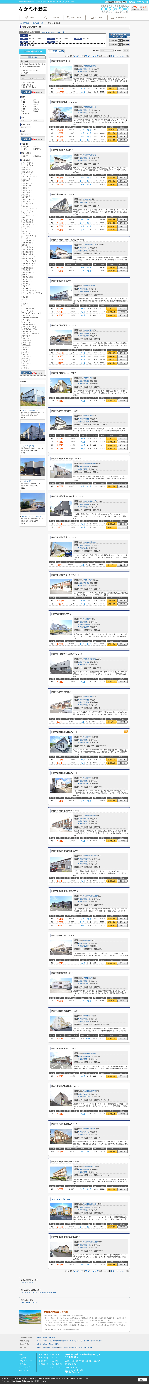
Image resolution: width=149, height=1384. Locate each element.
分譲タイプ (27, 190)
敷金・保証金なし (28, 82)
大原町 (58, 1341)
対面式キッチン (28, 263)
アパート (25, 71)
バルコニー (27, 233)
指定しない (26, 147)
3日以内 (25, 149)
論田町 (93, 1341)
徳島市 (24, 1282)
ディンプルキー (28, 320)
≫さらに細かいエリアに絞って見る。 (55, 32)
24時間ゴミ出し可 (29, 329)
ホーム (22, 1355)
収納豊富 (26, 297)
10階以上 (26, 343)
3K (36, 107)
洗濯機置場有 (28, 252)
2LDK (24, 107)
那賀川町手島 (91, 1091)
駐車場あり (27, 336)
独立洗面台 (27, 281)
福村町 (89, 619)
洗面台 (25, 275)
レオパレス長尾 (26, 481)
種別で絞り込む (33, 57)
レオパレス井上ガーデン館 (30, 410)
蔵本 (60, 1347)
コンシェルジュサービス (31, 334)
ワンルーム (26, 100)
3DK (23, 109)
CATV (25, 304)
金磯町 (45, 1341)
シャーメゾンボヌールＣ (61, 1199)
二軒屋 (43, 1347)
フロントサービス (29, 327)
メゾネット (27, 229)
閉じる (142, 1380)
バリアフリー (28, 185)
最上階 (25, 347)
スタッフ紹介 (43, 1358)
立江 (85, 664)
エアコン (26, 284)
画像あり (25, 156)
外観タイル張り (28, 254)
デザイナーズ (28, 174)
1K (36, 100)
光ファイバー (28, 306)
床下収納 (26, 288)
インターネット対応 (30, 308)
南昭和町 (65, 1341)
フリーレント (28, 199)
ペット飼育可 (28, 163)
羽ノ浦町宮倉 (91, 244)
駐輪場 (25, 245)
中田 (48, 1347)
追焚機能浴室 (28, 268)
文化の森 (67, 1347)
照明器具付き (28, 243)
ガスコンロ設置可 (29, 208)
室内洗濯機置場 (28, 222)
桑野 (54, 1292)
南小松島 (55, 1347)
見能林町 (52, 1341)
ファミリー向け (28, 220)
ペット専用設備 (28, 165)
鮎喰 (85, 1347)
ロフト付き (27, 227)
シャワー (26, 279)
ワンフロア (27, 354)
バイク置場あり (28, 247)
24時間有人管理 (28, 324)
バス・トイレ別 (28, 265)
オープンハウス (28, 204)
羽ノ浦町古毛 (91, 659)
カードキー (27, 202)
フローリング (28, 224)
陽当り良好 (27, 170)
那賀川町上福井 (92, 856)
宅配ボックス (28, 315)
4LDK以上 (25, 113)
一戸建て (25, 73)
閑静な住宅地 (28, 172)
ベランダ (26, 231)
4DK (36, 111)
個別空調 (26, 363)
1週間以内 (38, 149)
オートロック (28, 311)
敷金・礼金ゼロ (57, 1364)
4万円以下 (55, 1361)
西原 (85, 71)
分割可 (25, 188)
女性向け (26, 218)
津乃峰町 (90, 330)
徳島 (38, 1347)
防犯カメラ (27, 322)
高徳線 (51, 1344)
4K (23, 111)
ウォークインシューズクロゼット (33, 294)
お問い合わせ (43, 1355)
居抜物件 (26, 361)
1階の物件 (26, 340)
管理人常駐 (27, 192)
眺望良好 (26, 195)
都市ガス (26, 365)
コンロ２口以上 (28, 256)
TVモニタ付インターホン (32, 313)
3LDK (37, 109)
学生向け (26, 213)
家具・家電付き (28, 249)
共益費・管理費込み (29, 87)
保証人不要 (27, 179)
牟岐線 (80, 69)
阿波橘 (86, 333)
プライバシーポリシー (28, 1361)
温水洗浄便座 (28, 272)
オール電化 (27, 238)
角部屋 (25, 352)
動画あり (38, 156)
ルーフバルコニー (29, 236)
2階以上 (26, 338)
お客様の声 (43, 1361)
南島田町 (73, 1341)
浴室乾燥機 (27, 270)
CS (24, 299)
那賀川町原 (91, 286)
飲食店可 (26, 359)
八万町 (39, 1341)
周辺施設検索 (43, 1364)
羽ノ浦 (86, 248)
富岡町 (89, 199)
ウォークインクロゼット (31, 291)
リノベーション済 (29, 176)
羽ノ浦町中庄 (91, 463)
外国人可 (26, 206)
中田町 (80, 1341)
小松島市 (30, 1282)
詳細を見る (111, 89)
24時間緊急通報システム (31, 317)
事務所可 (26, 181)
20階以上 (26, 345)
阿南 (85, 202)
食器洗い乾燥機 (28, 259)
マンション (34, 71)
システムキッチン (29, 261)
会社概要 (23, 1358)
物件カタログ (24, 1370)
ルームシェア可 (28, 211)
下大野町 (90, 580)
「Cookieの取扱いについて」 (24, 1381)
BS (24, 302)
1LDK (37, 102)
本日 (36, 147)
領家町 (89, 940)
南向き (25, 350)
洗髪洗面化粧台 (28, 277)
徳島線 (45, 1344)
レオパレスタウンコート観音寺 (31, 516)
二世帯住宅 (27, 197)
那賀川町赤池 (91, 66)
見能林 (86, 336)
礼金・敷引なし (27, 85)
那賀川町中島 (91, 107)
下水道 (25, 368)
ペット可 (55, 1358)
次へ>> (122, 56)
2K (23, 104)
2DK (36, 104)
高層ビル (26, 356)
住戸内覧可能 (28, 331)
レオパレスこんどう (28, 446)
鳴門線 (57, 1344)
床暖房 (25, 286)
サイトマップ (24, 1367)
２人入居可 (27, 183)
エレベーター (28, 240)
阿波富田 (74, 1347)
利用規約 (23, 1364)
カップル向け (28, 215)
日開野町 (90, 978)
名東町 (99, 1341)
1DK (23, 102)
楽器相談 (26, 167)
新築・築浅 (55, 1355)
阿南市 (85, 66)
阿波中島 (87, 69)
